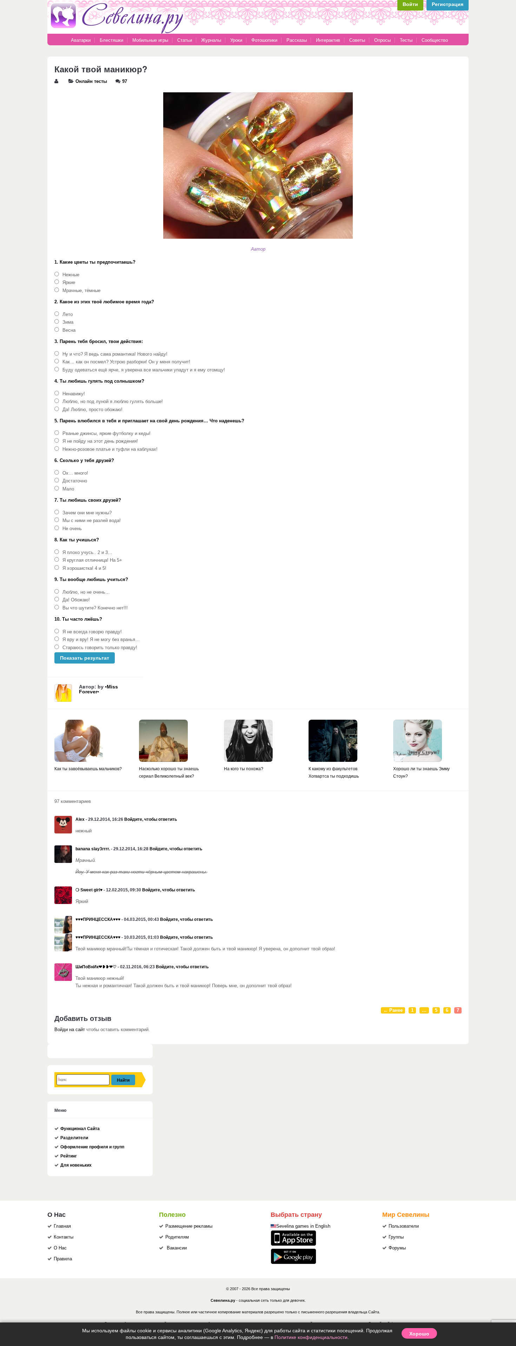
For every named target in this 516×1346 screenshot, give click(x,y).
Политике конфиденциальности (311, 1337)
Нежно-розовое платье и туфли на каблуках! (110, 449)
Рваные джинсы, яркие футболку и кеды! (106, 433)
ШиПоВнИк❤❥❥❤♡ (96, 966)
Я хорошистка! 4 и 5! (84, 568)
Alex (80, 819)
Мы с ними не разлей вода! (91, 520)
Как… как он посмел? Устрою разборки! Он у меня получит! (126, 361)
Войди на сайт (69, 1029)
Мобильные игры (150, 40)
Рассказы (297, 40)
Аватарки (81, 40)
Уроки (236, 40)
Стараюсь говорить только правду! (99, 647)
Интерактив (328, 40)
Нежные (70, 274)
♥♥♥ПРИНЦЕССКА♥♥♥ (97, 919)
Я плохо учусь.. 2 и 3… (87, 552)
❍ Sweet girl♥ (88, 890)
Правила (63, 1258)
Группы (396, 1237)
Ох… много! (75, 473)
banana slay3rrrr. (92, 848)
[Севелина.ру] (118, 32)
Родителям (177, 1237)
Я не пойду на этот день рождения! (100, 441)
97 (124, 81)
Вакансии (177, 1248)
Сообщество (435, 40)
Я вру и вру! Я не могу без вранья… (101, 639)
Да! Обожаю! (76, 600)
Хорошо (419, 1333)
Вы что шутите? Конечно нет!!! (95, 608)
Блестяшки (111, 40)
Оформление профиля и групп (92, 1146)
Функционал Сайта (80, 1128)
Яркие (68, 282)
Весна (68, 330)
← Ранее (393, 1010)
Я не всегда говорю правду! (92, 631)
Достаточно (74, 481)
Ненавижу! (73, 393)
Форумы (397, 1248)
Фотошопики (264, 40)
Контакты (63, 1237)
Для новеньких (76, 1165)
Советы (357, 40)
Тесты (406, 40)
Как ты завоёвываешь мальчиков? (88, 768)
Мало (68, 489)
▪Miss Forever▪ (98, 689)
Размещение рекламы (188, 1226)
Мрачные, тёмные (81, 290)
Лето (67, 314)
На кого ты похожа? (243, 768)
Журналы (211, 40)
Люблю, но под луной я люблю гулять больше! (112, 401)
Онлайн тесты (91, 81)
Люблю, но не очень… (86, 592)
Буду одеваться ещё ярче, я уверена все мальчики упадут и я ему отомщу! (143, 370)
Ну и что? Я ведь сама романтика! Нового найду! (114, 354)
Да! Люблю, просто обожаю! (92, 409)
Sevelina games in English (303, 1226)
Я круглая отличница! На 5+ (92, 560)
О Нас (60, 1248)
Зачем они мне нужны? (87, 512)
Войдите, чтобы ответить (150, 819)
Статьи (184, 40)
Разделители (74, 1137)
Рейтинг (68, 1156)
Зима (67, 322)
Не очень (72, 528)
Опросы (382, 40)
